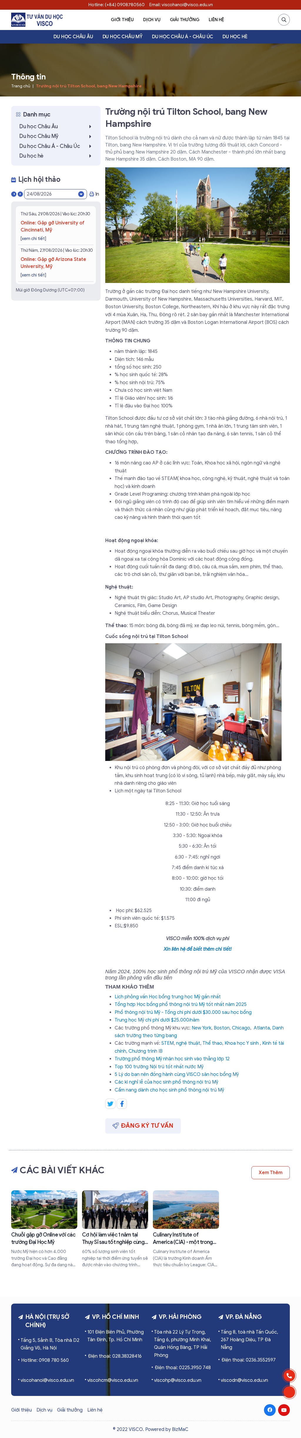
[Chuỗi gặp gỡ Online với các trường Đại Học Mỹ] (44, 1229)
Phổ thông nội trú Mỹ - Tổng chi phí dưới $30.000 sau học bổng (183, 1012)
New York (201, 1028)
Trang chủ (20, 86)
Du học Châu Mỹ (123, 37)
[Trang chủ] (37, 20)
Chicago (241, 1028)
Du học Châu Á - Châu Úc (182, 37)
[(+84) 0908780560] (289, 1376)
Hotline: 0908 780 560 (45, 1360)
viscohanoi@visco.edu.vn (47, 1380)
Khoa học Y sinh (242, 1043)
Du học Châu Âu (73, 37)
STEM (167, 1043)
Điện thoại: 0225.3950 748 (183, 1368)
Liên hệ (216, 19)
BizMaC (180, 1429)
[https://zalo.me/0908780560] (289, 1392)
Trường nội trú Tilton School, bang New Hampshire (89, 86)
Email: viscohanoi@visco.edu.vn (181, 4)
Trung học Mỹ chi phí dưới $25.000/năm (157, 1020)
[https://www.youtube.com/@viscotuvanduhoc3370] (284, 1410)
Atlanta (262, 1028)
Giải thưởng (185, 19)
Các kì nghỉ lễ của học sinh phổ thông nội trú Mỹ (166, 1082)
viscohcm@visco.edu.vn (112, 1380)
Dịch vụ (151, 19)
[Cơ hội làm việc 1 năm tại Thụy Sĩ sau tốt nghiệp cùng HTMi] (115, 1229)
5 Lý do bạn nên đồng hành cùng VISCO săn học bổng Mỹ (177, 1074)
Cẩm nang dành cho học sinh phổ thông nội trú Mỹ (169, 1090)
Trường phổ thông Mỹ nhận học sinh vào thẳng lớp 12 (172, 1059)
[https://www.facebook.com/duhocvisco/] (270, 1410)
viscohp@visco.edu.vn (177, 1380)
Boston (222, 1028)
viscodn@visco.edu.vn (244, 1380)
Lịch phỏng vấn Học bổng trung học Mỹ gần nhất (168, 997)
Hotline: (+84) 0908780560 (116, 4)
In (97, 194)
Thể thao (212, 1043)
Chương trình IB (145, 1051)
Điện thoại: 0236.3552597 (248, 1360)
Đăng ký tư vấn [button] (147, 1125)
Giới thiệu (122, 19)
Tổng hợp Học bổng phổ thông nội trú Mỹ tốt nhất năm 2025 (181, 1004)
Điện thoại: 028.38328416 (115, 1356)
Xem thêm (270, 1173)
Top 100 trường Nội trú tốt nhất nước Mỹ (159, 1067)
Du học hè (235, 37)
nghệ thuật (188, 1043)
